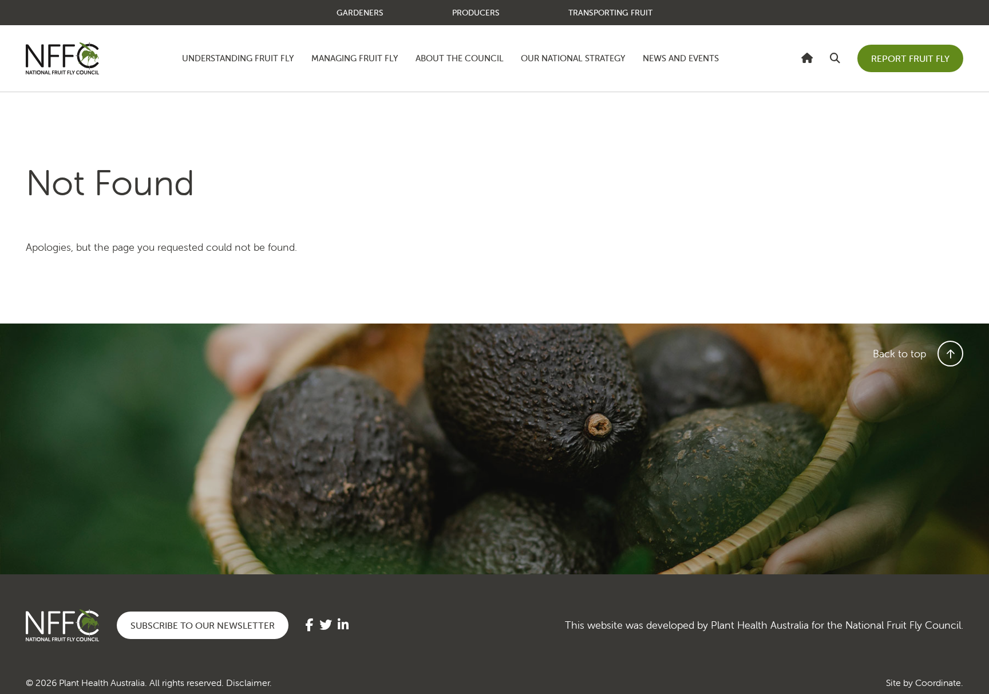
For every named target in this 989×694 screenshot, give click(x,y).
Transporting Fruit (610, 13)
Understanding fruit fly (238, 58)
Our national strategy (573, 58)
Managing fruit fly (354, 58)
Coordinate (938, 682)
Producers (476, 13)
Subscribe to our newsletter (202, 625)
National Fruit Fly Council (63, 58)
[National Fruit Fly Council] (807, 58)
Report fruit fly (910, 58)
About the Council (460, 58)
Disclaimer (248, 682)
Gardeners (360, 13)
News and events (681, 58)
